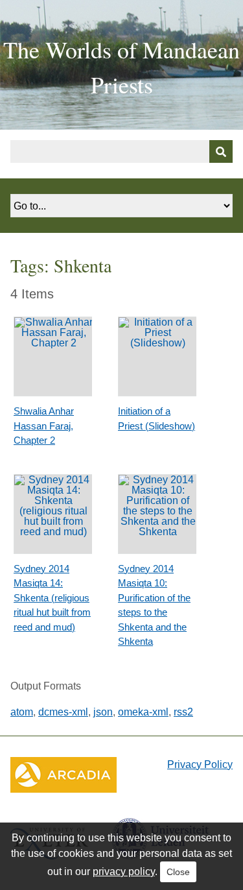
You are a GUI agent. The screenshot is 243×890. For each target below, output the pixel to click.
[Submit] (221, 151)
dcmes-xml (63, 711)
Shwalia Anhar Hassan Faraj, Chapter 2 (44, 425)
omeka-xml (143, 711)
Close (178, 872)
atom (21, 711)
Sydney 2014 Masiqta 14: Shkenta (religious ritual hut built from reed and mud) (52, 597)
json (103, 711)
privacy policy (124, 871)
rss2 (183, 711)
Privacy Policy (200, 764)
